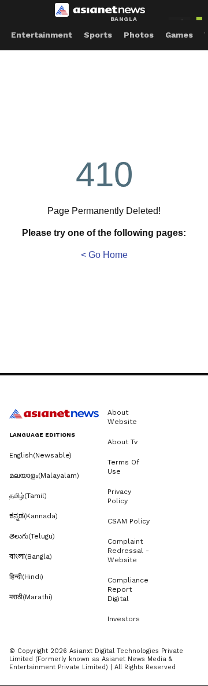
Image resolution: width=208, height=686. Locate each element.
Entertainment (41, 34)
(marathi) (31, 597)
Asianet (54, 414)
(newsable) (40, 455)
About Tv (122, 442)
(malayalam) (44, 475)
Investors (123, 619)
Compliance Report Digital (127, 589)
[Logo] (104, 12)
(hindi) (26, 577)
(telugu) (32, 536)
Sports (98, 34)
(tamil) (28, 496)
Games (179, 34)
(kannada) (33, 516)
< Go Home (104, 255)
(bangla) (30, 556)
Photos (139, 34)
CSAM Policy (128, 521)
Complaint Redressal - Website (128, 550)
